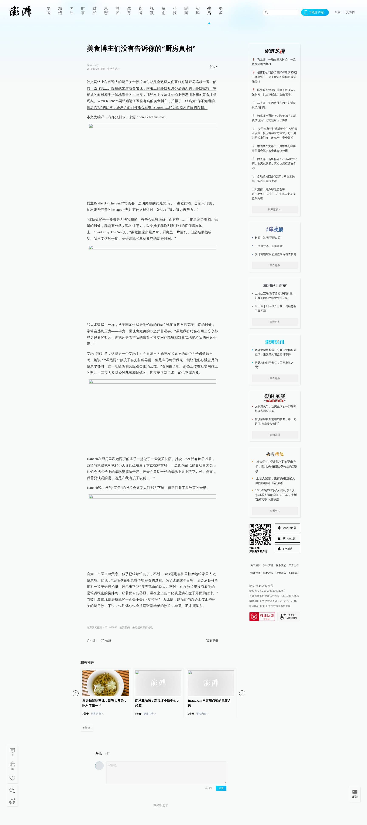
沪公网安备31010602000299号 (267, 590)
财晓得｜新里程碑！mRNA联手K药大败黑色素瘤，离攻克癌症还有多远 (275, 164)
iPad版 (287, 548)
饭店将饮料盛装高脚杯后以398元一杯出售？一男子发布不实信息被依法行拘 (275, 77)
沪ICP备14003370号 (261, 585)
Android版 (289, 527)
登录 (338, 12)
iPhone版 (289, 538)
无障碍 (350, 12)
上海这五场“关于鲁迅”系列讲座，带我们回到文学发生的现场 (275, 296)
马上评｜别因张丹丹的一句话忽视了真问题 (275, 308)
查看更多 (275, 265)
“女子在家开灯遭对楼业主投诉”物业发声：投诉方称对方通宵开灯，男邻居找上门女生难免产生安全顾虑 (275, 133)
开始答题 (275, 434)
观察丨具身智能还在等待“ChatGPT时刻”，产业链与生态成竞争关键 (273, 194)
